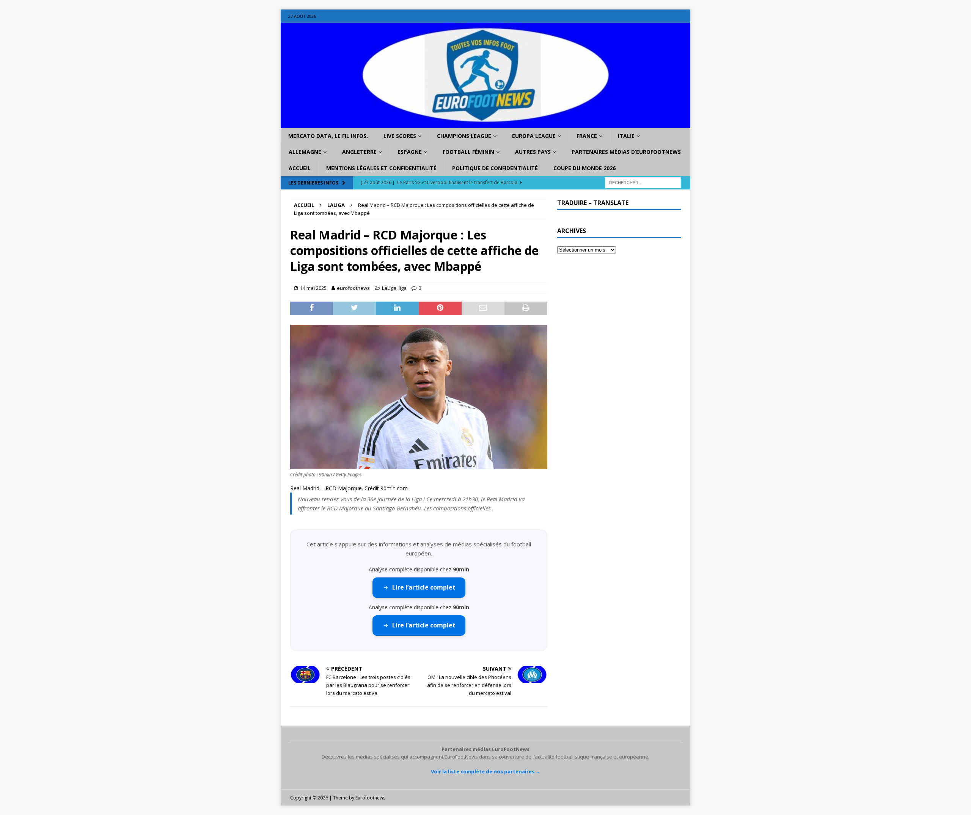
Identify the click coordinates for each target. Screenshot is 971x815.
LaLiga (389, 288)
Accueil (300, 168)
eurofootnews (353, 288)
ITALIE (626, 135)
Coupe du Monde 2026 (584, 168)
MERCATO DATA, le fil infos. (328, 135)
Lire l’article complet (424, 587)
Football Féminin (468, 151)
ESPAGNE (410, 151)
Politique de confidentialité (495, 168)
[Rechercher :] (643, 182)
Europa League (534, 135)
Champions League (464, 135)
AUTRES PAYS (533, 151)
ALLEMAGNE (305, 151)
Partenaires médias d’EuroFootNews (626, 151)
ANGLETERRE (359, 151)
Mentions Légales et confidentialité (381, 168)
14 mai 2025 (313, 288)
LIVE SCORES (399, 135)
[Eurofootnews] (485, 123)
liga (403, 288)
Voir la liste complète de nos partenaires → (485, 771)
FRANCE (587, 135)
